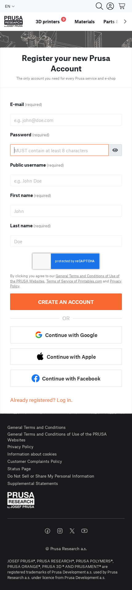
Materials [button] (85, 21)
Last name (30, 225)
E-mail (26, 104)
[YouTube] (84, 531)
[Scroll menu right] (125, 21)
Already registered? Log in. (41, 400)
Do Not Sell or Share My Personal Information (50, 475)
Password (29, 134)
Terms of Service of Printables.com (74, 281)
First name (30, 195)
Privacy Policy (20, 446)
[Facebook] (47, 531)
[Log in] (110, 6)
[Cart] (122, 6)
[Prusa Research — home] (13, 21)
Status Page (19, 468)
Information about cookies (32, 453)
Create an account (66, 302)
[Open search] (99, 6)
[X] (72, 531)
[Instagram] (60, 531)
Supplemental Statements (32, 483)
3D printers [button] (50, 20)
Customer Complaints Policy (34, 461)
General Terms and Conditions (36, 427)
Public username (37, 165)
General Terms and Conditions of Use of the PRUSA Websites (57, 437)
